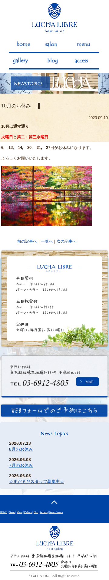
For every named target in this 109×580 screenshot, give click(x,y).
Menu (19, 512)
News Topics (56, 512)
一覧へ (47, 241)
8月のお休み (21, 449)
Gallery (28, 512)
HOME (3, 512)
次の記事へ (66, 241)
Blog (36, 512)
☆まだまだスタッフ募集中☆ (36, 481)
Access (44, 512)
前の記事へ (27, 241)
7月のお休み (21, 465)
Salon (12, 512)
